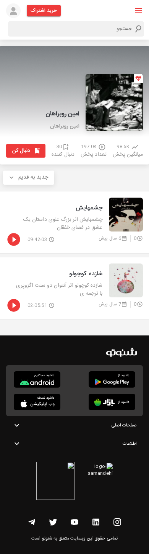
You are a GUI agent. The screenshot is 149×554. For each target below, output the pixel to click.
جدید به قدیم (33, 177)
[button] (138, 10)
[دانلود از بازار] (112, 402)
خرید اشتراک (44, 10)
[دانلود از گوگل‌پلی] (112, 379)
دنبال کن (21, 150)
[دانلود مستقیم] (37, 379)
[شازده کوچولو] (74, 288)
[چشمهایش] (74, 222)
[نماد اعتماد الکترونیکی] (55, 482)
